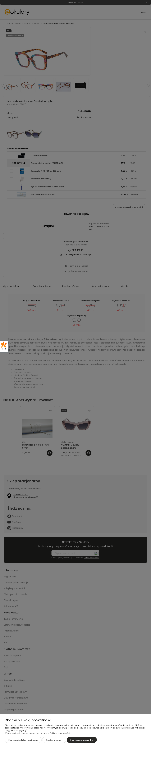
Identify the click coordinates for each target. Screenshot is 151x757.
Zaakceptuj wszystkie (81, 740)
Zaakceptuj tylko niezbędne (23, 740)
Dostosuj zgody (54, 740)
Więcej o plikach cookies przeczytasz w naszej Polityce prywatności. (37, 733)
